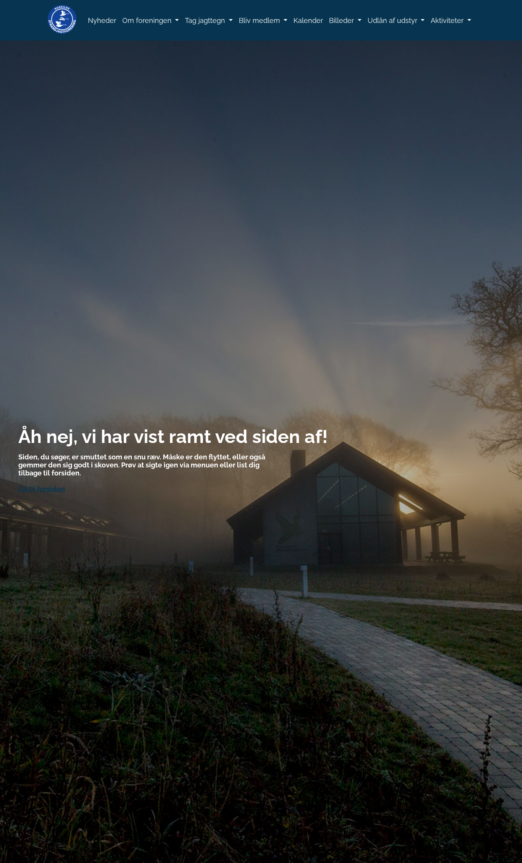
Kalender (308, 20)
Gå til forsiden (41, 489)
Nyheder (102, 20)
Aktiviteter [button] (448, 20)
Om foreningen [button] (147, 20)
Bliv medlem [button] (260, 20)
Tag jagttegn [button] (206, 20)
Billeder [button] (342, 20)
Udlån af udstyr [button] (393, 20)
